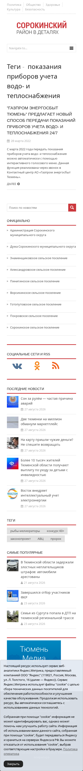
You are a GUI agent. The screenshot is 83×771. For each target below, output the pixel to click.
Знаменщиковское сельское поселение (38, 258)
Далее (11, 184)
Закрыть (13, 764)
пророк (55, 539)
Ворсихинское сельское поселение (35, 293)
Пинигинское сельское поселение (34, 281)
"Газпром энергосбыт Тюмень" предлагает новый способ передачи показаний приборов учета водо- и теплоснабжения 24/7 (41, 120)
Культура (13, 9)
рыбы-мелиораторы (25, 531)
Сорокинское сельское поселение (34, 327)
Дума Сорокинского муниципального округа (43, 246)
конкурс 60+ (55, 531)
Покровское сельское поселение (34, 316)
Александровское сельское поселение (37, 269)
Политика (14, 5)
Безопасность (35, 9)
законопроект (20, 539)
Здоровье (53, 5)
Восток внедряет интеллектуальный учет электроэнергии (40, 495)
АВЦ (41, 539)
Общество (33, 5)
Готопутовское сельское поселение (35, 304)
